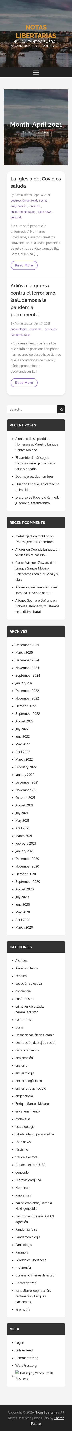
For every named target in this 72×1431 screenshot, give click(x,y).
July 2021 (21, 813)
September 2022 (27, 714)
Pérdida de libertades (30, 1260)
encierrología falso (23, 211)
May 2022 (22, 744)
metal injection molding (32, 536)
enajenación (18, 206)
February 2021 (25, 843)
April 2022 (22, 752)
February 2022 (26, 767)
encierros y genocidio (30, 1088)
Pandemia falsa (21, 334)
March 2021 (23, 836)
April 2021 (22, 828)
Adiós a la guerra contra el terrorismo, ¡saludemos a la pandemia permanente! (33, 300)
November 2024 (27, 668)
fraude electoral (26, 1157)
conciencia (23, 991)
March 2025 (24, 652)
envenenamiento (27, 1111)
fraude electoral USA (30, 1165)
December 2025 (27, 645)
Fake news (45, 211)
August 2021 (24, 805)
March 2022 (24, 759)
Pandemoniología (27, 1237)
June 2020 (22, 904)
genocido (16, 217)
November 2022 (27, 698)
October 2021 (25, 798)
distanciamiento (27, 1050)
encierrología (24, 1073)
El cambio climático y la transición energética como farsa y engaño (35, 463)
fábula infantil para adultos (34, 1134)
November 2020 (27, 866)
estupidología (25, 1127)
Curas (19, 1027)
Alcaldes (21, 961)
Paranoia (21, 1252)
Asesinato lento (26, 968)
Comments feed (26, 1358)
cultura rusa (24, 1020)
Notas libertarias (47, 1412)
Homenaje (22, 1188)
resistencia (23, 1268)
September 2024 (27, 675)
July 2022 (22, 729)
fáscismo (35, 329)
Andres (20, 549)
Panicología (23, 1245)
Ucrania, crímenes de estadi (35, 1275)
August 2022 (24, 721)
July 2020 (22, 897)
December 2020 (27, 859)
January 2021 (24, 851)
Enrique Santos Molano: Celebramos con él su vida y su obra (37, 574)
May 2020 (22, 912)
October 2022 (25, 706)
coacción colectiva (28, 983)
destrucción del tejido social (29, 200)
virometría (22, 1309)
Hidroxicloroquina (28, 1180)
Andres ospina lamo (29, 587)
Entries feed (24, 1350)
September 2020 (27, 882)
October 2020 (25, 874)
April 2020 (22, 920)
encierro (35, 206)
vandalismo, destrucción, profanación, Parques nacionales (33, 1296)
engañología (18, 329)
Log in (19, 1343)
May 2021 (22, 820)
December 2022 (27, 691)
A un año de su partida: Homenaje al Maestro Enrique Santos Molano (36, 444)
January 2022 (24, 775)
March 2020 (24, 927)
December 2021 (26, 782)
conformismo (24, 999)
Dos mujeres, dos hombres (34, 476)
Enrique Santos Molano (32, 1104)
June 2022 (22, 736)
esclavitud (22, 1119)
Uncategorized (25, 1283)
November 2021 (26, 790)
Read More (24, 266)
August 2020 (24, 889)
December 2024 (27, 660)
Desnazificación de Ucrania (34, 1035)
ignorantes (23, 1195)
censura (21, 976)
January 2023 (24, 683)
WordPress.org (26, 1365)
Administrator (23, 195)
